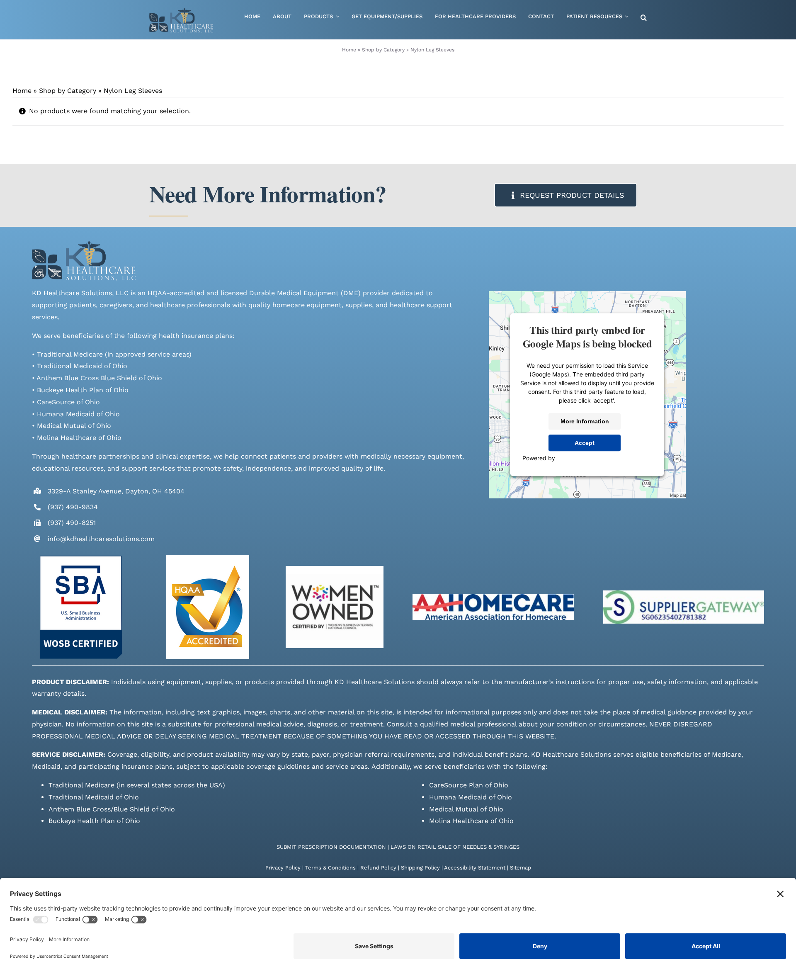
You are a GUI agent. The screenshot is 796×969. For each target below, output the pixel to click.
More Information (585, 421)
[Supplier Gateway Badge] (683, 593)
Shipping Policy (420, 868)
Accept (585, 443)
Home (349, 50)
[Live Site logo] (181, 11)
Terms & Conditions (330, 868)
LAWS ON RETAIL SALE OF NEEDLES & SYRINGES (455, 847)
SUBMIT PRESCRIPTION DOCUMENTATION (331, 847)
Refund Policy (378, 868)
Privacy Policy (283, 868)
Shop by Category (383, 50)
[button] (644, 18)
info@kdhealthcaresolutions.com (101, 539)
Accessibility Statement (474, 868)
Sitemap (520, 868)
